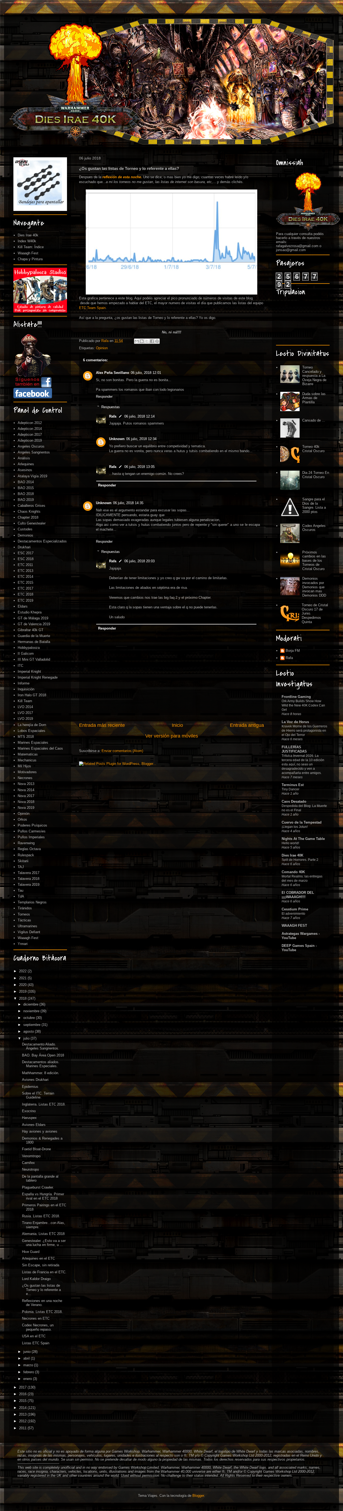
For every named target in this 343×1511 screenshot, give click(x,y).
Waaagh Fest (28, 253)
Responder (104, 397)
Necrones (25, 778)
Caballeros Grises (31, 506)
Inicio (177, 725)
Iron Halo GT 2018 (32, 695)
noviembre (31, 1011)
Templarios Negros (32, 902)
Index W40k (27, 241)
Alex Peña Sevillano (112, 373)
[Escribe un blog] (141, 341)
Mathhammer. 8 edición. (40, 1073)
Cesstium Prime (295, 909)
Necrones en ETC (36, 1318)
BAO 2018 (26, 494)
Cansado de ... (313, 420)
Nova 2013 (26, 784)
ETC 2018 (25, 594)
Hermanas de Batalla (34, 642)
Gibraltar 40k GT (30, 630)
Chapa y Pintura (30, 259)
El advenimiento (293, 913)
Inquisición (26, 689)
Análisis (24, 458)
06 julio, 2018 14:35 (128, 503)
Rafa (112, 416)
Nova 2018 (26, 802)
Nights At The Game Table (303, 839)
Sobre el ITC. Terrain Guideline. (38, 1095)
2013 (23, 1414)
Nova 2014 (26, 790)
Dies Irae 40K (292, 855)
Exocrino (29, 1111)
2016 (23, 1394)
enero (28, 1379)
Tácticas (24, 920)
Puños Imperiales (31, 837)
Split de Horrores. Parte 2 (300, 860)
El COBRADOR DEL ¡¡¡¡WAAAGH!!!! (298, 895)
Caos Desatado (294, 801)
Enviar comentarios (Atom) (122, 751)
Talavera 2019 (28, 885)
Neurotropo (30, 1169)
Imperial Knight (29, 671)
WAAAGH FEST (294, 926)
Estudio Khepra (30, 612)
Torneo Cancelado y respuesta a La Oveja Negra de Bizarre (314, 375)
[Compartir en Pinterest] (157, 341)
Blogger (198, 1496)
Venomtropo (31, 1156)
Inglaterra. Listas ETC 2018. (44, 1104)
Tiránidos (25, 908)
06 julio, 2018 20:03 (139, 561)
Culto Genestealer (32, 523)
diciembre (31, 1004)
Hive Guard (30, 1252)
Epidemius (30, 1087)
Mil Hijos (24, 766)
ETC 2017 (25, 588)
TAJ (21, 867)
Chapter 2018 (28, 517)
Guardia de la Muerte (34, 636)
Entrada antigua (247, 725)
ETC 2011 (25, 565)
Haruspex (29, 1118)
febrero (29, 1372)
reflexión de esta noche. (122, 177)
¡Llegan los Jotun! (295, 827)
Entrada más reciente (102, 725)
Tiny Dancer (290, 789)
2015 (23, 1401)
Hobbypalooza (29, 648)
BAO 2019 (26, 500)
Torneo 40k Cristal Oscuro (313, 449)
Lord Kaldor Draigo (36, 1279)
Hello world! (290, 843)
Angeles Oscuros (31, 446)
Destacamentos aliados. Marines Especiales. (40, 1064)
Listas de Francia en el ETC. (44, 1272)
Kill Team (25, 701)
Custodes (25, 529)
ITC (20, 666)
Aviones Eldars (34, 1125)
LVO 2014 (25, 707)
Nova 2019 (26, 808)
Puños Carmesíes (32, 831)
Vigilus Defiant (29, 932)
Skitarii (23, 861)
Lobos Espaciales (31, 731)
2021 (23, 978)
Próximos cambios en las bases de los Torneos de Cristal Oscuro (314, 560)
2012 (23, 1421)
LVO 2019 (25, 719)
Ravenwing (26, 843)
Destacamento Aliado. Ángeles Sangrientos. (40, 1046)
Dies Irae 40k (28, 235)
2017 (23, 1387)
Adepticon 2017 (30, 435)
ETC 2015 (25, 582)
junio (27, 1352)
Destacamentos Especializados (42, 541)
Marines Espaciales (33, 742)
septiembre (32, 1025)
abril (27, 1358)
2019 (23, 991)
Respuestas (110, 407)
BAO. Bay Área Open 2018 (43, 1055)
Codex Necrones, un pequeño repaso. (38, 1327)
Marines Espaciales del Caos (40, 748)
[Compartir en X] (147, 341)
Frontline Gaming (296, 697)
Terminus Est (293, 785)
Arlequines (26, 464)
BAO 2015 (26, 488)
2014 (23, 1408)
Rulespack (26, 855)
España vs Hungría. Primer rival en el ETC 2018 (43, 1196)
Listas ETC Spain (35, 1343)
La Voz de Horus (295, 722)
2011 (23, 1428)
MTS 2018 (26, 737)
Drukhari (24, 547)
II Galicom (26, 654)
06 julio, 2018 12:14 (139, 416)
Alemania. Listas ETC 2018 (43, 1234)
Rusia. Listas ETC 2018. (41, 1216)
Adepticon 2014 (30, 429)
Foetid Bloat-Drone (36, 1149)
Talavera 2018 (28, 879)
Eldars (23, 606)
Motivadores (27, 772)
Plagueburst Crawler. (38, 1187)
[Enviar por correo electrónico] (136, 341)
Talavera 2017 (28, 873)
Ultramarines (27, 926)
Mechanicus (27, 760)
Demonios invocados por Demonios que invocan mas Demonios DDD (314, 586)
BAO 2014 (26, 482)
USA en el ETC (34, 1336)
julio (27, 1038)
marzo (28, 1365)
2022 (23, 971)
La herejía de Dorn (32, 725)
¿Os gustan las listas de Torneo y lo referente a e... (41, 1289)
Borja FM (293, 651)
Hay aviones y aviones (39, 1131)
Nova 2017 (26, 796)
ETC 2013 (25, 571)
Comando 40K (293, 872)
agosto (29, 1031)
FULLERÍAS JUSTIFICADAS (294, 749)
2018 (23, 998)
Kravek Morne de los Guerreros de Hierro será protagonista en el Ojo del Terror (304, 730)
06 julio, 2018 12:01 (146, 373)
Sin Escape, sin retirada (40, 1265)
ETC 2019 (25, 600)
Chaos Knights (29, 511)
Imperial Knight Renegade (38, 677)
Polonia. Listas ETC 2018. (42, 1312)
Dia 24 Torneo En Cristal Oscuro (315, 475)
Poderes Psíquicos (32, 825)
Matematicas (28, 754)
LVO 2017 (25, 713)
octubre (29, 1018)
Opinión (23, 814)
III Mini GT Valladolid (34, 659)
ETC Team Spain (92, 308)
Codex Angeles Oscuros (314, 528)
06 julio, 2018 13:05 (139, 467)
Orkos (22, 819)
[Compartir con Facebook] (152, 341)
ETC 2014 (25, 577)
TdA (21, 896)
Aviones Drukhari (35, 1080)
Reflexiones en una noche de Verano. (42, 1303)
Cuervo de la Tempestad (302, 822)
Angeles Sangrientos (34, 452)
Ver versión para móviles (171, 736)
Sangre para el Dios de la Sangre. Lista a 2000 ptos (314, 505)
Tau (20, 890)
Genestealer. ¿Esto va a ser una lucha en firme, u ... (44, 1243)
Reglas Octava (29, 849)
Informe (23, 683)
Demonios (25, 535)
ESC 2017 (25, 553)
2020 (23, 985)
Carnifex (28, 1163)
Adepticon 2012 (30, 423)
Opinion (102, 348)
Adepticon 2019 (30, 440)
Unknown (117, 439)
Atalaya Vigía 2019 (32, 476)
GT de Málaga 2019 (33, 618)
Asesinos (25, 470)
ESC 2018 (25, 559)
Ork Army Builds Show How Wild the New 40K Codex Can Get (303, 705)
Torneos (24, 914)
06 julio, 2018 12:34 (141, 439)
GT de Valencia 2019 (34, 624)
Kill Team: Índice (31, 247)
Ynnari (23, 944)
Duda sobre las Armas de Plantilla (314, 398)
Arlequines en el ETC (38, 1258)
